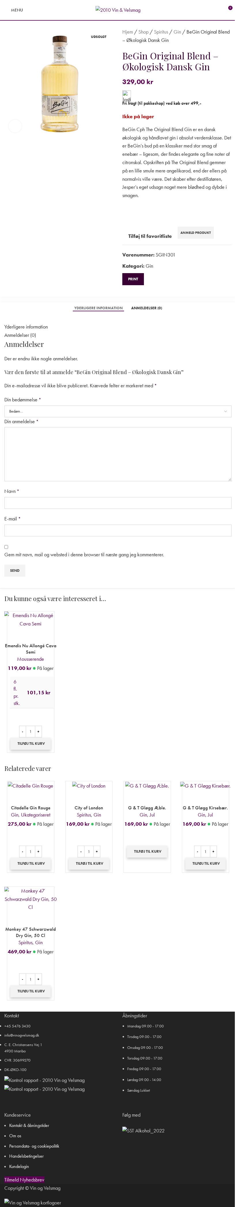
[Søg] (31, 10)
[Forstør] (15, 126)
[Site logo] (118, 9)
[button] (30, 744)
